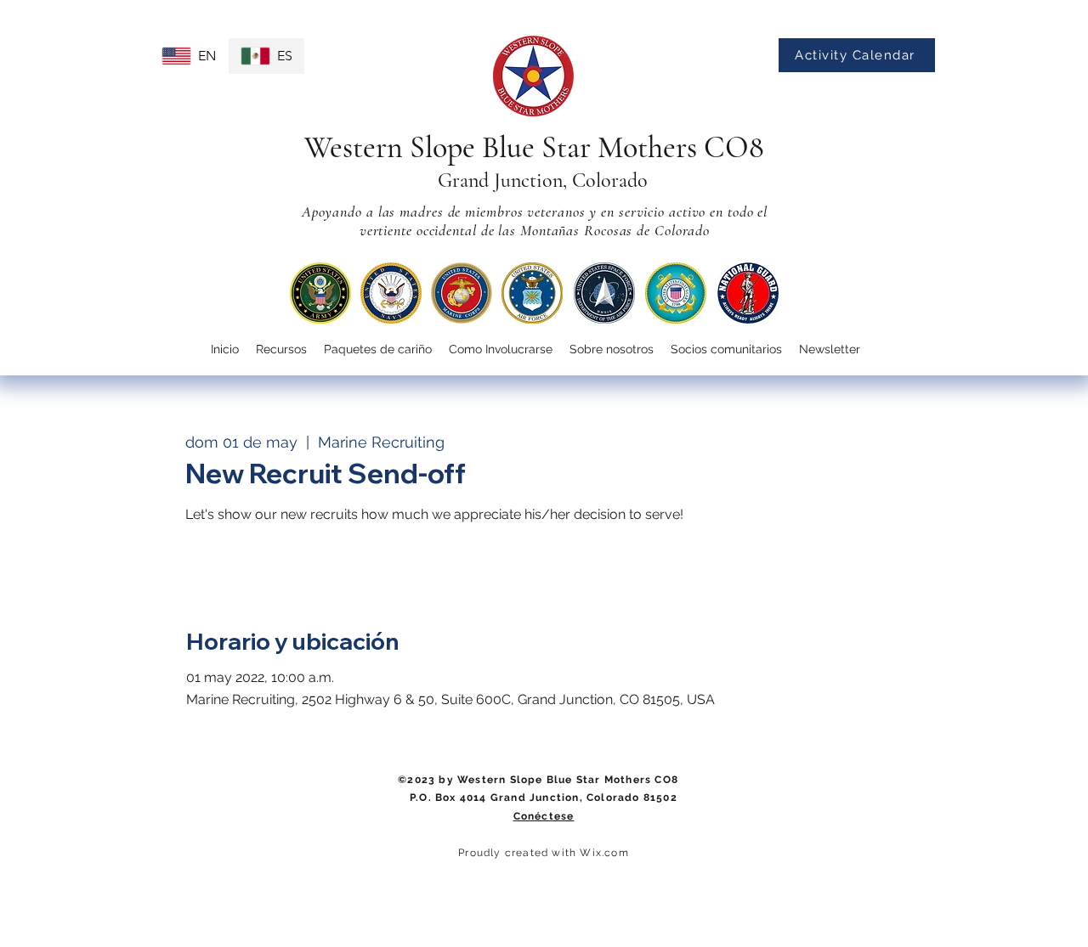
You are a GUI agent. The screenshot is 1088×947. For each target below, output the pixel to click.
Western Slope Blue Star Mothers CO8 (534, 147)
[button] (500, 349)
